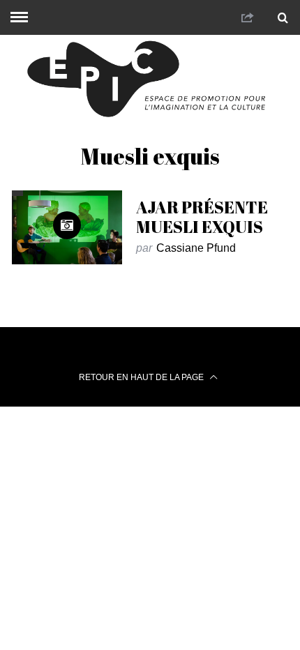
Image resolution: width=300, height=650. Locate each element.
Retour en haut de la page (142, 377)
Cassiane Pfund (196, 248)
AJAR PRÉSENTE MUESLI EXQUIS (202, 217)
